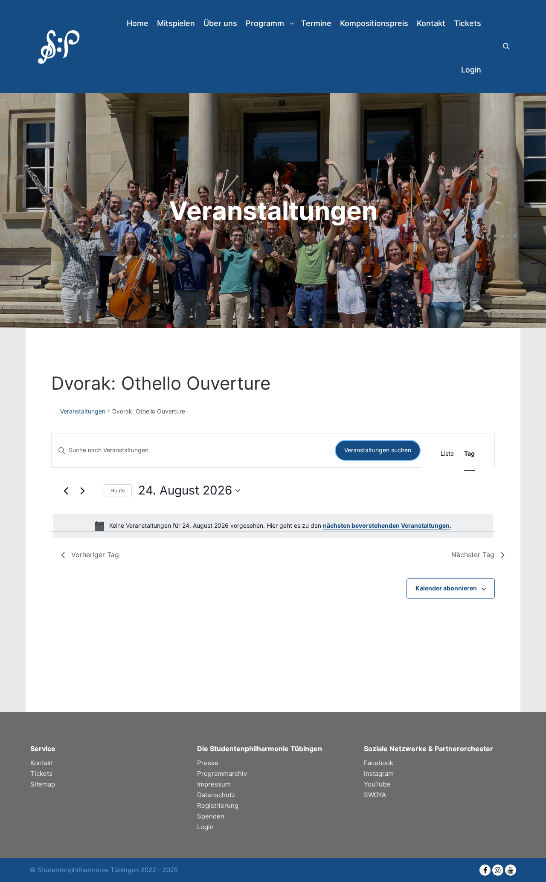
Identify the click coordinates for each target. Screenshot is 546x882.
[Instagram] (497, 870)
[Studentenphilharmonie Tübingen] (58, 46)
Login (205, 827)
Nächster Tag (472, 554)
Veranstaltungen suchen (377, 450)
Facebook (378, 763)
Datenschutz (216, 795)
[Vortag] (66, 491)
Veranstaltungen (82, 411)
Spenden (210, 816)
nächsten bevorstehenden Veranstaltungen (386, 525)
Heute (117, 490)
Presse (207, 763)
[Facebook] (485, 870)
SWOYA (375, 795)
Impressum (214, 784)
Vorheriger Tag (95, 554)
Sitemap (42, 784)
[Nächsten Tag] (83, 491)
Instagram (379, 773)
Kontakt (41, 763)
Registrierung (217, 805)
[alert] (273, 526)
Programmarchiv (222, 773)
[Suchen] (506, 46)
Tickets (41, 773)
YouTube (377, 784)
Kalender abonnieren (446, 588)
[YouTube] (510, 870)
